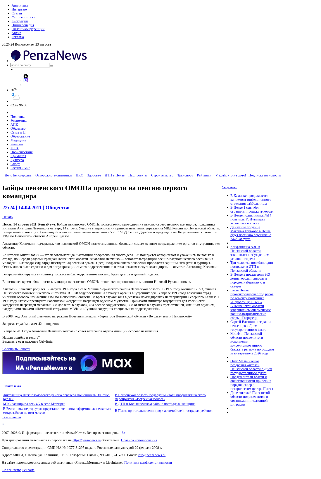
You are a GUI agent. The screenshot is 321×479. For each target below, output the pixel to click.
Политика (17, 116)
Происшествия (21, 152)
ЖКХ (14, 148)
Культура (17, 160)
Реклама (18, 37)
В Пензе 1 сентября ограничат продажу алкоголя (251, 209)
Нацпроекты (137, 175)
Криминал (18, 156)
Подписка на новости (265, 175)
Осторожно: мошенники (53, 175)
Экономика (18, 120)
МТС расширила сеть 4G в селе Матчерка (34, 404)
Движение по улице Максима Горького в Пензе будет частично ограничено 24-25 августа (250, 233)
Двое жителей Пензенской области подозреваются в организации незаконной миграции (250, 398)
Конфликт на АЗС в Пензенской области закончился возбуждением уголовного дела (249, 253)
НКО (79, 175)
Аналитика (20, 5)
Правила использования (139, 440)
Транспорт (185, 175)
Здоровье (94, 175)
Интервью (19, 9)
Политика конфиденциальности (148, 462)
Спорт (15, 164)
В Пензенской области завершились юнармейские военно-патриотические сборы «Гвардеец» (250, 312)
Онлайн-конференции (28, 29)
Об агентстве (11, 470)
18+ (123, 433)
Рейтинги (204, 175)
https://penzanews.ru (86, 440)
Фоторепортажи (24, 17)
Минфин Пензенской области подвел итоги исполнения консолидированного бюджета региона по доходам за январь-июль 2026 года (252, 343)
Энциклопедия (23, 25)
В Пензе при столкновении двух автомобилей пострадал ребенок (163, 410)
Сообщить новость (16, 349)
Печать (7, 217)
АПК (14, 124)
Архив (16, 33)
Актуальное (229, 187)
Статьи (17, 13)
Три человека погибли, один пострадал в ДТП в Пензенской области (251, 266)
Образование (20, 136)
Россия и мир (20, 168)
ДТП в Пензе (114, 175)
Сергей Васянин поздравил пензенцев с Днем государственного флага (250, 325)
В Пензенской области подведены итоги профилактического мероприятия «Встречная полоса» (160, 397)
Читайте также (11, 385)
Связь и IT (18, 132)
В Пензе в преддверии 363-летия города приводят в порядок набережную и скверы (250, 280)
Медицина (18, 140)
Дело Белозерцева (18, 175)
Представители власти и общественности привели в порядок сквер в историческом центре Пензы (251, 383)
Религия (16, 144)
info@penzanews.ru (152, 455)
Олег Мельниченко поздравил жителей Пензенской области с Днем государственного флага (251, 367)
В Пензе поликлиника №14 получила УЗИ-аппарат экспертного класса (250, 219)
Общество (18, 128)
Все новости (11, 417)
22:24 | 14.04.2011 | (23, 207)
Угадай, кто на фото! (230, 175)
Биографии (20, 21)
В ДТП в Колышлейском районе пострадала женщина (155, 404)
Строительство (162, 175)
